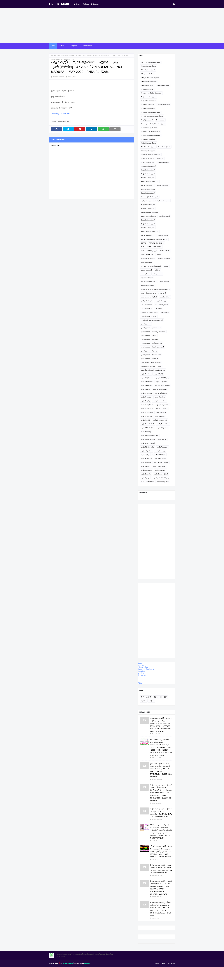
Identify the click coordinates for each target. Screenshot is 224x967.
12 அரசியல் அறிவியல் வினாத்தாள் (151, 135)
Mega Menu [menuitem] (75, 46)
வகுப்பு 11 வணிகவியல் (159, 401)
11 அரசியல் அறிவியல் (147, 89)
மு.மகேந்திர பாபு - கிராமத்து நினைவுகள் (152, 347)
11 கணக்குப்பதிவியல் (164, 104)
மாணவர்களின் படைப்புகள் (148, 316)
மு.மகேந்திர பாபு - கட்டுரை (148, 335)
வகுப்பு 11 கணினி (160, 397)
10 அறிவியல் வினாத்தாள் (153, 62)
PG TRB (143, 243)
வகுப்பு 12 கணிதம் (146, 416)
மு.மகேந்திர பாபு (145, 324)
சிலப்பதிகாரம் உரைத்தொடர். (149, 281)
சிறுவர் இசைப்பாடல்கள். (148, 285)
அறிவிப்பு (159, 254)
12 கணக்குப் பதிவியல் (164, 147)
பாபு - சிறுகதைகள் (146, 305)
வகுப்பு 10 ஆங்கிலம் (161, 381)
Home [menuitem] (53, 46)
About (86, 4)
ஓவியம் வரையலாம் (146, 270)
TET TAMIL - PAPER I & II (156, 243)
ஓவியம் (166, 266)
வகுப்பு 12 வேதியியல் (147, 408)
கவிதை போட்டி (145, 274)
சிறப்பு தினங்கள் (164, 281)
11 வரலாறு (144, 124)
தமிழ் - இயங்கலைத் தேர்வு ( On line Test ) (153, 293)
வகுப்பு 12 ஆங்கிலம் (161, 408)
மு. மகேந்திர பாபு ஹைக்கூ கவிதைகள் (152, 320)
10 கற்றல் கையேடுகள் (147, 74)
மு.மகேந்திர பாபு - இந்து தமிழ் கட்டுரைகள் (153, 331)
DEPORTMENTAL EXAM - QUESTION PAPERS (154, 239)
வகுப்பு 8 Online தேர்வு (158, 455)
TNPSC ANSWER (165, 251)
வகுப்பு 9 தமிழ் (145, 478)
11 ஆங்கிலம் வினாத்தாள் (148, 97)
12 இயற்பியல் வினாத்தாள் (148, 143)
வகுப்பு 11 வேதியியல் (147, 405)
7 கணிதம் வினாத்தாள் (162, 185)
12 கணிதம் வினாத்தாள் (148, 151)
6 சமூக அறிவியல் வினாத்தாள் (149, 181)
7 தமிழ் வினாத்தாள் (146, 201)
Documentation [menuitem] (88, 46)
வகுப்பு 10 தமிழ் (145, 389)
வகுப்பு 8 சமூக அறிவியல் (161, 462)
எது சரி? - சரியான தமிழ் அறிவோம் (151, 266)
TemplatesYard (68, 963)
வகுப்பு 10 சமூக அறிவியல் (162, 385)
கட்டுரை (157, 270)
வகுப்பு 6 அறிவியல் (146, 378)
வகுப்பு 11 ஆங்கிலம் (146, 393)
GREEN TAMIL (59, 4)
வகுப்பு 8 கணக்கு (146, 462)
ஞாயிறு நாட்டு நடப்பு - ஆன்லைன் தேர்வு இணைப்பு (155, 289)
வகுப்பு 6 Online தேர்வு (147, 428)
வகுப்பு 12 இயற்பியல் (147, 412)
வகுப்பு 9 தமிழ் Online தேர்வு (160, 478)
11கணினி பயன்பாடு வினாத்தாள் (150, 131)
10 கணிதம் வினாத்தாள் (148, 70)
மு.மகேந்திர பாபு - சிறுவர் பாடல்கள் (151, 355)
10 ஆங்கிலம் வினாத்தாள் (148, 66)
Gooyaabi (87, 963)
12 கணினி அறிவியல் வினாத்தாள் (150, 154)
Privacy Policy (143, 667)
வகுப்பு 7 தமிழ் (145, 455)
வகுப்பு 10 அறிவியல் (146, 381)
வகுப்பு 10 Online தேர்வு (161, 378)
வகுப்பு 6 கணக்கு (146, 431)
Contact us (142, 675)
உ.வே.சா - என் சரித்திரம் (148, 258)
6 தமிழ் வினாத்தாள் (146, 185)
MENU (140, 683)
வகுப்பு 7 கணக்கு (160, 451)
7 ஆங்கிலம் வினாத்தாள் (148, 193)
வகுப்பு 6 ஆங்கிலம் (162, 428)
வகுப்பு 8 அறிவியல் (146, 458)
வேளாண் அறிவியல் (163, 482)
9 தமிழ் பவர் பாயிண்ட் (147, 235)
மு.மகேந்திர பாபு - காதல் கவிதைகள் (151, 343)
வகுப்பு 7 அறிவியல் (162, 447)
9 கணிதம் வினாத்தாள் (147, 228)
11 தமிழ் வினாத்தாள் (147, 120)
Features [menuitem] (62, 46)
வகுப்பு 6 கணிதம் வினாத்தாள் (149, 435)
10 (142, 62)
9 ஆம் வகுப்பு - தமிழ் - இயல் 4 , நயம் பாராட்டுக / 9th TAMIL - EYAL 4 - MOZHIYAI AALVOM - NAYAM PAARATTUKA (161, 869)
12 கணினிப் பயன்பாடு (147, 162)
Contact (95, 4)
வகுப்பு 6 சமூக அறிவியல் (148, 439)
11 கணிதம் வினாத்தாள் (148, 108)
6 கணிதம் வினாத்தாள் (147, 178)
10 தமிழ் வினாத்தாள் (163, 85)
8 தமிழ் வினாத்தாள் (164, 216)
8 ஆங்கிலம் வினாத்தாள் (148, 204)
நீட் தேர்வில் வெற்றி (146, 301)
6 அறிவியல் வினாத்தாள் (148, 170)
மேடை (160, 366)
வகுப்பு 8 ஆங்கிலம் (160, 458)
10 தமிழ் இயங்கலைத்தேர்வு (149, 81)
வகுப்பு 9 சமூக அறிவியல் (161, 474)
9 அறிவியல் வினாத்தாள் (148, 220)
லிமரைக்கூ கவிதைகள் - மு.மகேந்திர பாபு (153, 370)
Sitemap (141, 665)
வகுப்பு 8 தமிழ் (145, 466)
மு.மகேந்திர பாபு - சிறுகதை (149, 351)
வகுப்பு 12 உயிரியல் (161, 412)
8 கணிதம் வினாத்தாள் (147, 208)
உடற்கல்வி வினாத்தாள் (164, 258)
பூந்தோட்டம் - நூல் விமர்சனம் (149, 312)
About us (141, 673)
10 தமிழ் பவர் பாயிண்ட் (147, 85)
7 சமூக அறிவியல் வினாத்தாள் (64, 55)
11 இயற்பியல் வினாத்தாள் (148, 101)
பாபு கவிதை (158, 308)
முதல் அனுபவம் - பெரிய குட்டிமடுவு (151, 362)
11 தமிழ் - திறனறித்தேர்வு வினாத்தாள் (152, 116)
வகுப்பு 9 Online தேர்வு (159, 466)
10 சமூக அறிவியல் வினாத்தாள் (150, 77)
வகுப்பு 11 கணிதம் (146, 397)
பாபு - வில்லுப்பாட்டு (146, 308)
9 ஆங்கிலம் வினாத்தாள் (148, 224)
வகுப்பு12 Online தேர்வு (147, 482)
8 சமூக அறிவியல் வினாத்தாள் (149, 212)
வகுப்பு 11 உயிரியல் (146, 374)
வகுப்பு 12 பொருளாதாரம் (160, 420)
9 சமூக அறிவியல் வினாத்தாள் (149, 231)
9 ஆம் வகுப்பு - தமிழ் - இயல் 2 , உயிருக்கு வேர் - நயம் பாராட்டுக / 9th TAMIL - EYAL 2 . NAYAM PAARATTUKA (161, 813)
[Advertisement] (112, 25)
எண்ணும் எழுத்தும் (146, 262)
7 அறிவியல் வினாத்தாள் (148, 189)
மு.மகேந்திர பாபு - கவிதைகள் (149, 339)
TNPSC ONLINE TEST (147, 254)
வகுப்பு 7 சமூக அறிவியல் (148, 443)
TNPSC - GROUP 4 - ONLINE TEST (151, 247)
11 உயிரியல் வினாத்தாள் (147, 104)
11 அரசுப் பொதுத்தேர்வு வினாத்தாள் (151, 93)
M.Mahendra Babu (58, 77)
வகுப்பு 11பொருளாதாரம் (162, 405)
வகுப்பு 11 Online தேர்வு (159, 389)
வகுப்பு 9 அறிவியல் (146, 470)
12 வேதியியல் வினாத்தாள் (148, 166)
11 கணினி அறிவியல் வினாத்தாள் (150, 112)
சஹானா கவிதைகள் (147, 278)
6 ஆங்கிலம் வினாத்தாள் (148, 174)
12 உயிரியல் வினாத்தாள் (148, 147)
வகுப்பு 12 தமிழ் (158, 374)
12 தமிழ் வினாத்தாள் (163, 162)
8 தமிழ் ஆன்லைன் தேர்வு (148, 216)
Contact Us (171, 963)
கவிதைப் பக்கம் (157, 274)
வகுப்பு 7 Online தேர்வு (147, 447)
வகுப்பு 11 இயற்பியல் (161, 393)
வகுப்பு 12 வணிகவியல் (147, 424)
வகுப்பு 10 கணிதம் (146, 385)
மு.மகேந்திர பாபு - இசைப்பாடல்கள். (151, 328)
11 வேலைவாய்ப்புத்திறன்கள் (149, 127)
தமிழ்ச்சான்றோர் (165, 297)
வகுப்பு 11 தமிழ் (145, 401)
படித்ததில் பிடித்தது (160, 301)
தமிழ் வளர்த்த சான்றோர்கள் (149, 297)
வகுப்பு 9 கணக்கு (146, 474)
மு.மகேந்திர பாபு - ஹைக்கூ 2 (149, 358)
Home (78, 4)
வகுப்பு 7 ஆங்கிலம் (146, 451)
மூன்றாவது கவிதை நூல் (148, 366)
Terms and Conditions (146, 669)
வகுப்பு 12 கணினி (160, 416)
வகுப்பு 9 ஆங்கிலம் (160, 470)
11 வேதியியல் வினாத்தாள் (157, 124)
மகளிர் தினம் (165, 312)
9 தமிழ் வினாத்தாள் (162, 235)
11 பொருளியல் (160, 120)
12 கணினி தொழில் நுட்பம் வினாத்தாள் (152, 158)
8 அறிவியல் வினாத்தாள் (162, 201)
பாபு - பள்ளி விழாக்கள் (161, 305)
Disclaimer (142, 671)
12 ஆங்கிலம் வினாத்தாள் (148, 139)
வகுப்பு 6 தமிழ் (162, 439)
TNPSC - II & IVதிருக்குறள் (149, 251)
